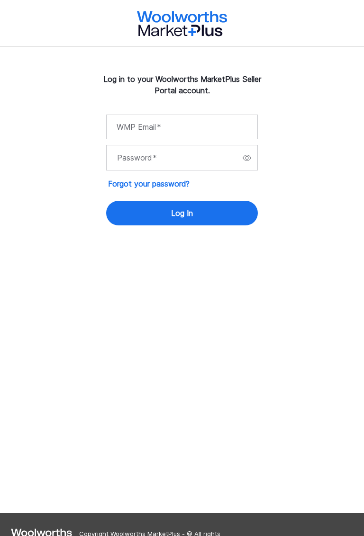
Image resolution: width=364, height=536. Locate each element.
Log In (182, 213)
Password (137, 157)
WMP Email (139, 127)
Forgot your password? (149, 183)
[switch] (247, 157)
